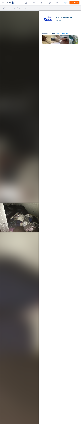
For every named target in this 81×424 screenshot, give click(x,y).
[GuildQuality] (13, 2)
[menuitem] (26, 2)
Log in (65, 3)
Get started (74, 3)
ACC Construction (62, 33)
